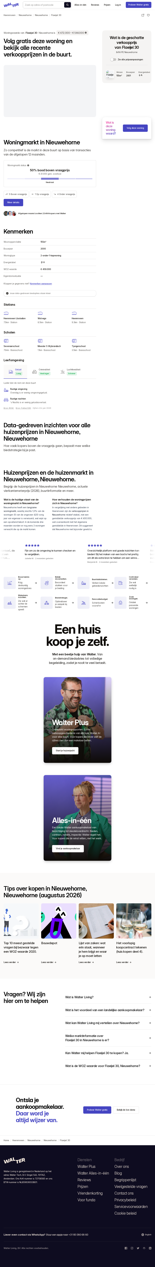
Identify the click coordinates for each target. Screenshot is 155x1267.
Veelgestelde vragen (130, 1186)
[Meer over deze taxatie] (86, 33)
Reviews (95, 5)
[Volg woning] (148, 15)
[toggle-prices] (113, 59)
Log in (118, 5)
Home (6, 1140)
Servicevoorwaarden (131, 1206)
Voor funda (86, 1200)
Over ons (121, 1166)
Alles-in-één (80, 5)
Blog (118, 1173)
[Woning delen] (143, 15)
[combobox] (47, 5)
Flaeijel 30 (56, 15)
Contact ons (124, 1193)
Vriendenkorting (90, 1193)
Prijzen (107, 5)
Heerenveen (9, 15)
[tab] (15, 372)
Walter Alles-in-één (93, 1173)
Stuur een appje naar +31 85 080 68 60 (67, 1234)
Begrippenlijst (125, 1180)
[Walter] (11, 5)
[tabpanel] (50, 392)
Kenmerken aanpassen (41, 283)
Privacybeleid (125, 1200)
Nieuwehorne (25, 15)
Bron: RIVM (9, 408)
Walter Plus (87, 1166)
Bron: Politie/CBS (23, 408)
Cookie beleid (125, 1213)
